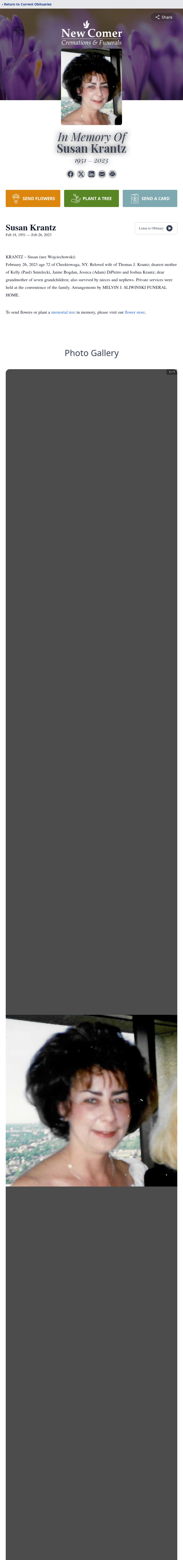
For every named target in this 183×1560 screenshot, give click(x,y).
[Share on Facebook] (70, 174)
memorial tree (63, 312)
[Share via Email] (102, 174)
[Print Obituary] (112, 174)
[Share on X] (81, 174)
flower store (135, 312)
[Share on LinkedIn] (91, 174)
